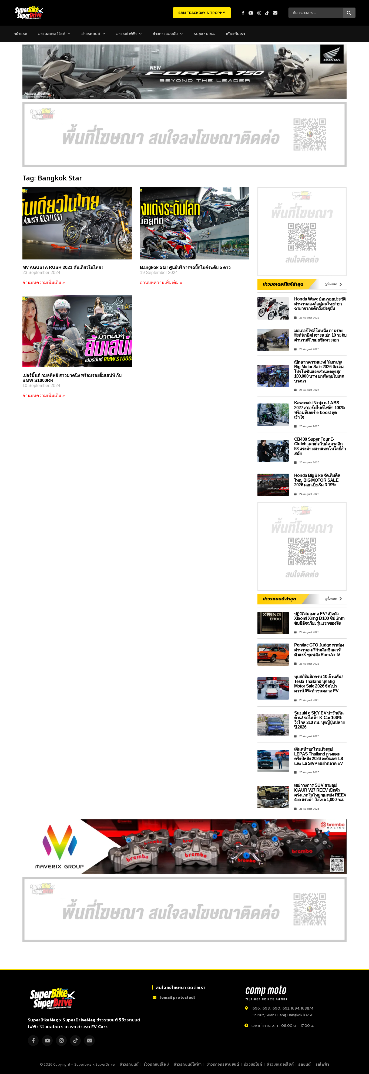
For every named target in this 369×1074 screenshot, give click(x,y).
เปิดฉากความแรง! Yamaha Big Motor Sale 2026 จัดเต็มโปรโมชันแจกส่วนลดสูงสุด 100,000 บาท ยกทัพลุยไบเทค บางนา (319, 371)
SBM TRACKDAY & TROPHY (201, 13)
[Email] (89, 1040)
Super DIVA (204, 33)
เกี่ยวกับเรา (235, 33)
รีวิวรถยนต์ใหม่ (156, 1064)
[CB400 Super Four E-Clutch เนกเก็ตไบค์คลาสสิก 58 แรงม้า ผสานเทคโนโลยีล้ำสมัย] (273, 451)
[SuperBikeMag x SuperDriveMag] (53, 999)
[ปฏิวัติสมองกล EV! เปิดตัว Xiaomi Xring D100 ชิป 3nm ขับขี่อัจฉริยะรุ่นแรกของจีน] (273, 623)
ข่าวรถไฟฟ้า (126, 33)
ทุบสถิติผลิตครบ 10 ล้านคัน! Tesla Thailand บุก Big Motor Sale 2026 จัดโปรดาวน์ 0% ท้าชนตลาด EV (318, 683)
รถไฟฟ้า (322, 1064)
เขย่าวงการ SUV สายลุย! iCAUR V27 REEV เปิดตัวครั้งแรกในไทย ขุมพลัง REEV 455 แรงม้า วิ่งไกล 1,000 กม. (320, 792)
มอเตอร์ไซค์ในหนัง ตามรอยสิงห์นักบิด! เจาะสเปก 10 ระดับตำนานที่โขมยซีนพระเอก (320, 335)
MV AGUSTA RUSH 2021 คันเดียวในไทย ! (62, 267)
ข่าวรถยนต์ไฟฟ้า (188, 1064)
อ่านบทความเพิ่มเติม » (43, 282)
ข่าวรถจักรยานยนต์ (222, 1064)
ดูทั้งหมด (330, 284)
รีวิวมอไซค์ (253, 1064)
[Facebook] (33, 1040)
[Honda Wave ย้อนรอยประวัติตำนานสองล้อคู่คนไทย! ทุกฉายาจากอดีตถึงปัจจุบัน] (273, 308)
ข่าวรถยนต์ (90, 33)
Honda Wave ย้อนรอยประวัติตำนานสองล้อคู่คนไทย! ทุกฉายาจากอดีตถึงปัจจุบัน (320, 304)
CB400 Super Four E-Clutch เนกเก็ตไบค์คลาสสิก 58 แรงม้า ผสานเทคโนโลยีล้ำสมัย (320, 446)
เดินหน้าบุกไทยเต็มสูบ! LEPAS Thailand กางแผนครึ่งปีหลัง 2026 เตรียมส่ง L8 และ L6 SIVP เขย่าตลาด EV (318, 756)
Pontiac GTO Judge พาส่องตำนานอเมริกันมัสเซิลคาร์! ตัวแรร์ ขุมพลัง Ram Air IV (319, 650)
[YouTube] (47, 1040)
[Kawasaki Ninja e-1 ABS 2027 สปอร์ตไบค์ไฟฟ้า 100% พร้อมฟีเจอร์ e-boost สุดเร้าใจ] (273, 414)
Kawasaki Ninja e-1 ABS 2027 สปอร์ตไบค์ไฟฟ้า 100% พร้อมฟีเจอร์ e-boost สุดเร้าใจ (319, 410)
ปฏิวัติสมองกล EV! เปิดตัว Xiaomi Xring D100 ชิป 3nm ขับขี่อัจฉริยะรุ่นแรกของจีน (319, 618)
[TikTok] (75, 1040)
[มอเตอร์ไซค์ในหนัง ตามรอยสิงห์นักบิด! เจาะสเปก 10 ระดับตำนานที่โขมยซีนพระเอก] (273, 340)
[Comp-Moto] (266, 993)
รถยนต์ (304, 1064)
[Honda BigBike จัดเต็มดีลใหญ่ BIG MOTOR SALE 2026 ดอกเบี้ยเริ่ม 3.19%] (273, 485)
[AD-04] (302, 231)
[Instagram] (61, 1040)
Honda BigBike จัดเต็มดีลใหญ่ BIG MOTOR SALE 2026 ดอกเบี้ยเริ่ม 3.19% (317, 480)
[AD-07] (184, 134)
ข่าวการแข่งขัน (165, 33)
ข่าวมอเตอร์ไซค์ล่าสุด (283, 284)
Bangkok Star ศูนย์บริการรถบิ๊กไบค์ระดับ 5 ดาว (185, 267)
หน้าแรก (20, 33)
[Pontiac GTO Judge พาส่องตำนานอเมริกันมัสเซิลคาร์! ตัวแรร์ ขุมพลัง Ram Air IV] (273, 655)
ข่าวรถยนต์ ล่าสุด (279, 598)
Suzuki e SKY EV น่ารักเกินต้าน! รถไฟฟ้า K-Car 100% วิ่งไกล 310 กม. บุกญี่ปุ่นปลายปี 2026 (319, 720)
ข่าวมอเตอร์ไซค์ (51, 33)
